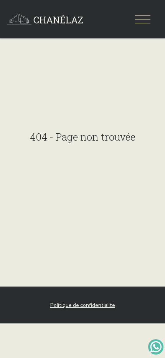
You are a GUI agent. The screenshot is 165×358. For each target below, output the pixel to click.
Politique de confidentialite (82, 305)
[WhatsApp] (155, 347)
